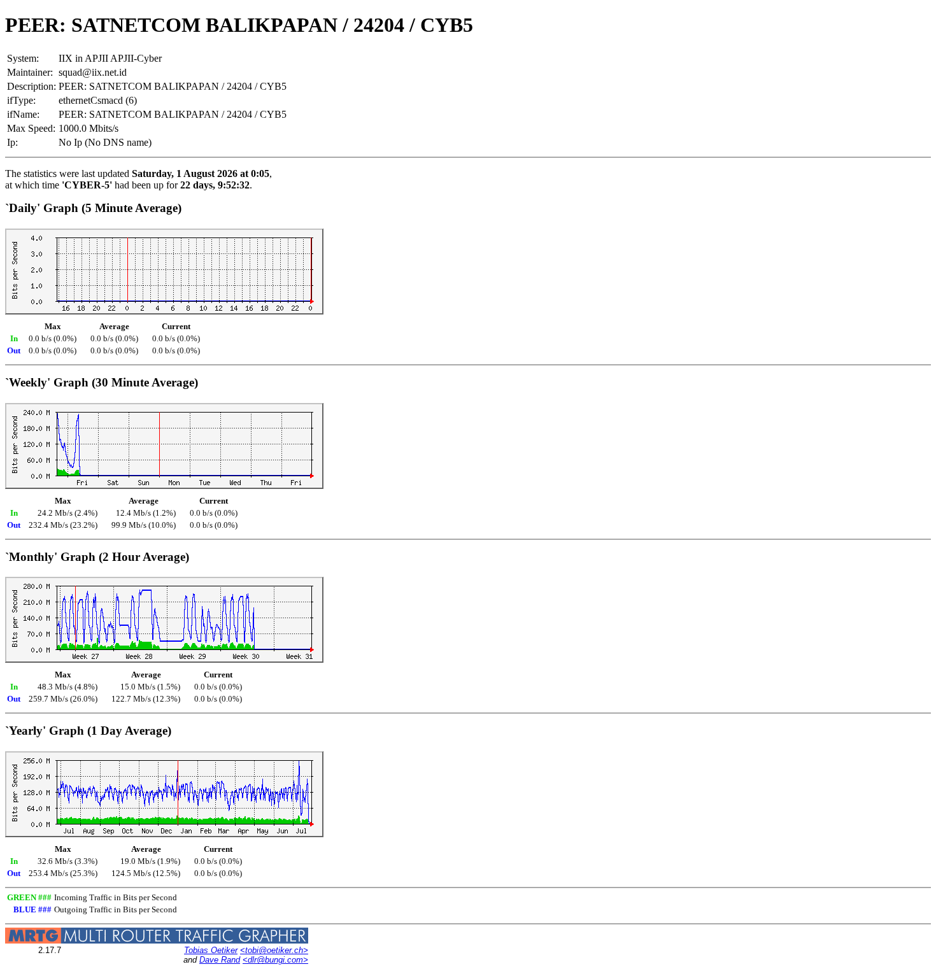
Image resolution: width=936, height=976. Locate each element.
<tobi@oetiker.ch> (274, 950)
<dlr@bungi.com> (275, 960)
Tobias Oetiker (211, 950)
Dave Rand (219, 960)
